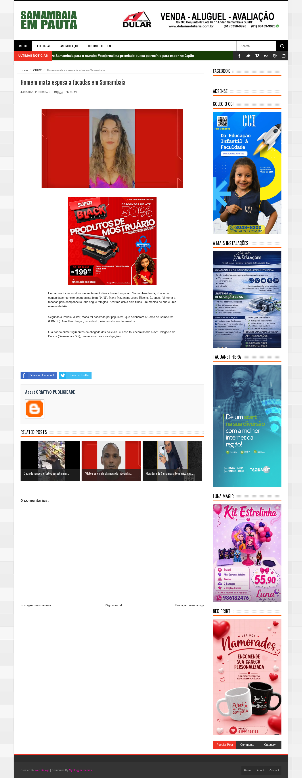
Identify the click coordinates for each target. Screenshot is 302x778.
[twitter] (248, 55)
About (260, 770)
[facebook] (239, 55)
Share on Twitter (79, 375)
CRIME (74, 92)
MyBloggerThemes (80, 770)
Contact (274, 770)
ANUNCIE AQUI (69, 45)
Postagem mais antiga (189, 605)
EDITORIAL (43, 45)
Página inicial (113, 605)
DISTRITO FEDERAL (99, 45)
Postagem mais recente (36, 605)
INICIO (23, 45)
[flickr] (266, 55)
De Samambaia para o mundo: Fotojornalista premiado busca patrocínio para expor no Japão (122, 56)
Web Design (42, 770)
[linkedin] (283, 55)
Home (247, 770)
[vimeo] (257, 55)
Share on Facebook (42, 375)
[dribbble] (274, 55)
